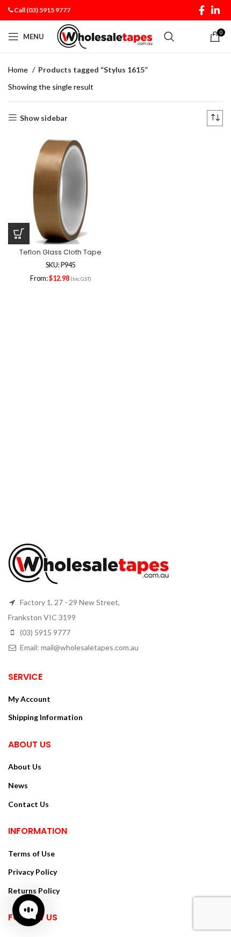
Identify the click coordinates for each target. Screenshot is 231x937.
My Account (29, 698)
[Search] (169, 36)
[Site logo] (105, 35)
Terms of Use (31, 853)
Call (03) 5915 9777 (42, 10)
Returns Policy (34, 890)
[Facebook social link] (202, 10)
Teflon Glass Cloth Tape (60, 252)
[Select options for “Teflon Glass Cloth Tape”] (19, 233)
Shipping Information (45, 717)
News (18, 785)
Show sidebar (44, 117)
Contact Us (28, 804)
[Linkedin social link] (215, 10)
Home (19, 69)
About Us (24, 766)
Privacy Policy (32, 871)
